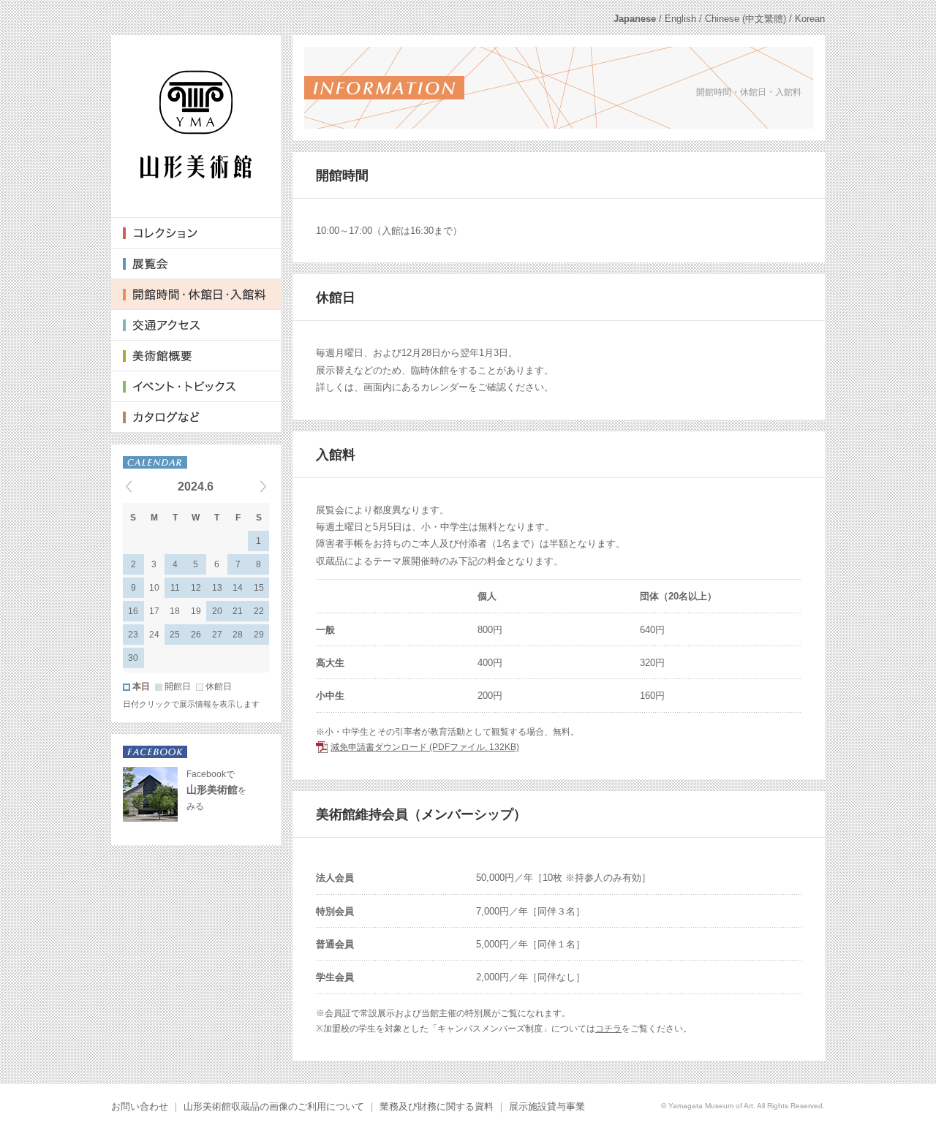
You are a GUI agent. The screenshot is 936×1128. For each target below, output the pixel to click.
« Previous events (147, 486)
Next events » (245, 486)
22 (259, 611)
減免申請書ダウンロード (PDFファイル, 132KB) (425, 747)
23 (133, 634)
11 (175, 588)
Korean (810, 18)
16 (133, 611)
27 (217, 634)
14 (238, 588)
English (680, 18)
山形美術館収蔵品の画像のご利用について (274, 1106)
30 (133, 658)
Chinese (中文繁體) (745, 18)
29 (259, 634)
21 (238, 611)
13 (217, 588)
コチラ (608, 1028)
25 (175, 634)
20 (217, 611)
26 (196, 634)
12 (196, 588)
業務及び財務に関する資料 (437, 1106)
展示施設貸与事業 (547, 1106)
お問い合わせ (139, 1106)
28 (238, 634)
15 (259, 588)
